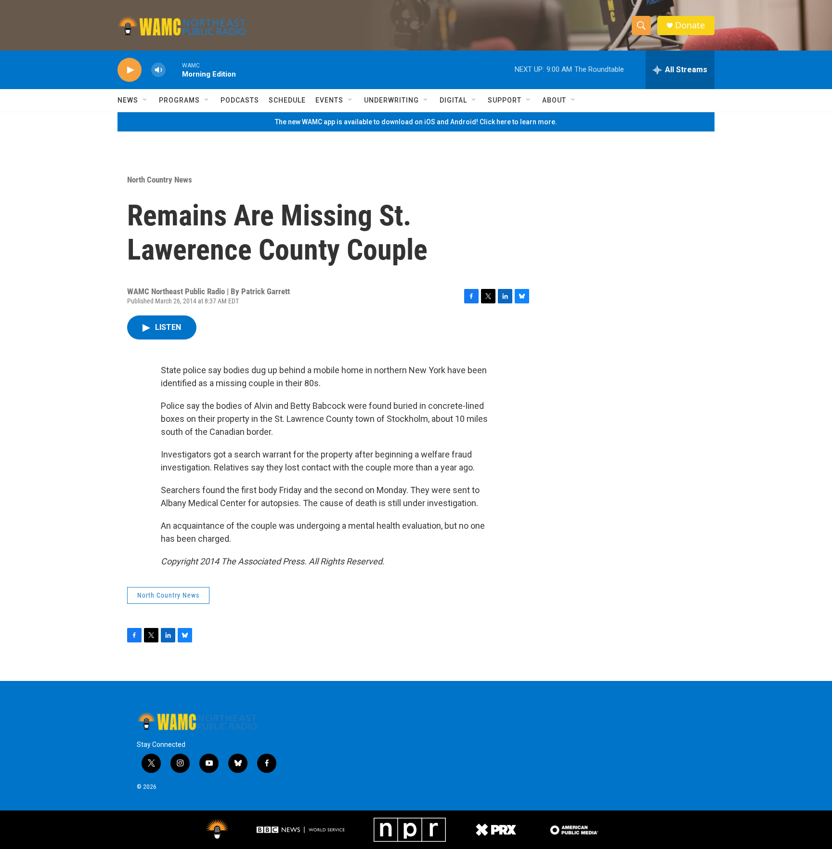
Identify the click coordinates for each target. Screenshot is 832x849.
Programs (179, 100)
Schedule (287, 100)
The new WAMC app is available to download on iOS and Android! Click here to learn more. (416, 122)
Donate (690, 25)
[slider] (173, 70)
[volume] (158, 70)
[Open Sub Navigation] (145, 100)
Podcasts (240, 100)
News (127, 100)
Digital (453, 100)
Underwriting (391, 100)
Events (329, 100)
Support (504, 100)
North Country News (159, 179)
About (554, 100)
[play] (129, 70)
